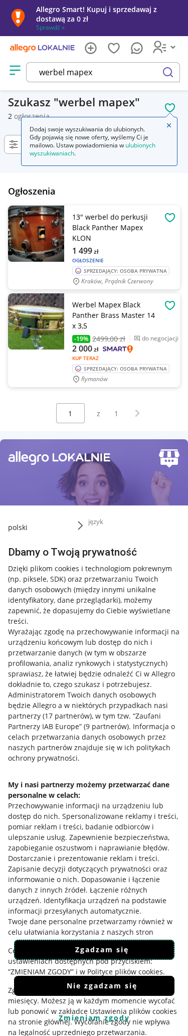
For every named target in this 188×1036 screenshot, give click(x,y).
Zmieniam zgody (94, 1017)
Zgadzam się (102, 949)
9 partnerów (106, 726)
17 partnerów (67, 716)
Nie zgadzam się (102, 985)
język (95, 521)
